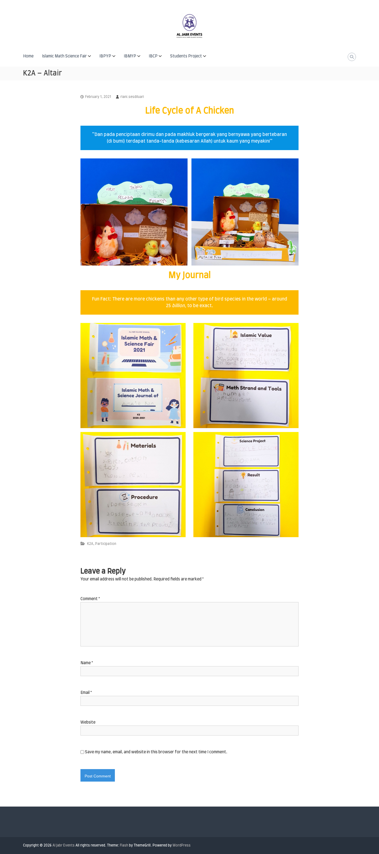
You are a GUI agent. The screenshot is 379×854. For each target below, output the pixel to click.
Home (28, 56)
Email (86, 693)
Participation (105, 543)
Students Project (186, 56)
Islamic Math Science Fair (64, 56)
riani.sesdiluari (132, 96)
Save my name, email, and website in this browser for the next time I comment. (156, 752)
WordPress (182, 845)
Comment (90, 599)
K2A (90, 543)
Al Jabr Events (63, 845)
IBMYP (130, 56)
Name (86, 663)
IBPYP (105, 56)
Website (87, 722)
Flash (124, 845)
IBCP (153, 56)
